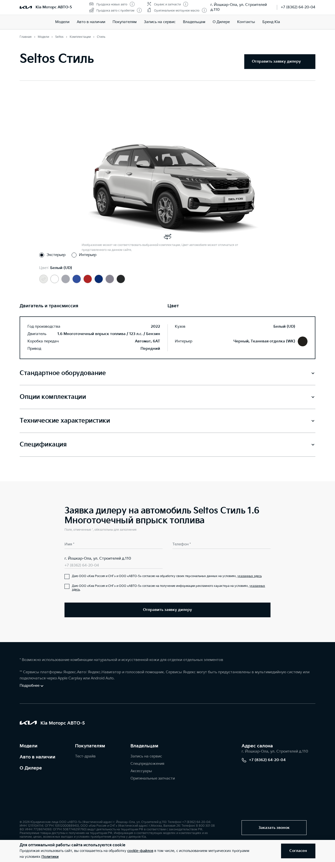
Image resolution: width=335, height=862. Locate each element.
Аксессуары (141, 771)
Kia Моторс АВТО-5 (54, 7)
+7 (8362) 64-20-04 (298, 7)
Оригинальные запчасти (152, 778)
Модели (62, 22)
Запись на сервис (160, 22)
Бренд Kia (271, 22)
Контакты (246, 22)
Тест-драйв (85, 756)
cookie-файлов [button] (140, 851)
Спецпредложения (147, 763)
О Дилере (221, 22)
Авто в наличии (91, 22)
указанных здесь (249, 576)
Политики (50, 857)
